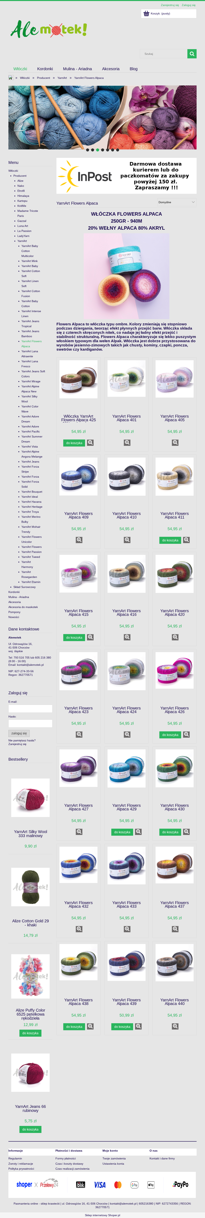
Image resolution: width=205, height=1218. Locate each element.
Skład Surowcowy (24, 587)
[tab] (87, 149)
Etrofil (21, 190)
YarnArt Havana (31, 501)
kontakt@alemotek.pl (30, 664)
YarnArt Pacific (30, 431)
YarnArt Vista (29, 446)
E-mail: (12, 701)
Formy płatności (65, 1158)
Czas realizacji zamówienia (72, 1168)
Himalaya (23, 195)
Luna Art (22, 225)
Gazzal (21, 220)
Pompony (14, 612)
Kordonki (14, 592)
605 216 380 (43, 657)
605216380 (146, 1203)
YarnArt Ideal (29, 496)
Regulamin (15, 1158)
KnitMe (21, 205)
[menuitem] (20, 68)
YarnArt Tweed (30, 556)
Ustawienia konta (113, 1163)
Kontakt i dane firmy (162, 1158)
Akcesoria (14, 602)
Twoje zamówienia (114, 1158)
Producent (19, 175)
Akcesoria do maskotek (23, 607)
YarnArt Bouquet (31, 491)
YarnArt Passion (31, 551)
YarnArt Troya (30, 511)
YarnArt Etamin (30, 582)
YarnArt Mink (29, 261)
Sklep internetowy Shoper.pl (102, 1215)
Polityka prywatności (21, 1168)
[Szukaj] (192, 53)
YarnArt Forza (30, 476)
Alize (20, 180)
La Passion (24, 230)
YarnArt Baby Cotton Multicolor (29, 251)
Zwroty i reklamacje (20, 1163)
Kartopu (22, 200)
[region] (102, 117)
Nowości (13, 617)
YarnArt (22, 241)
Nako (20, 185)
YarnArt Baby (29, 266)
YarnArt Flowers (31, 546)
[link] (102, 117)
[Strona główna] (48, 28)
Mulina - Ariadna (18, 597)
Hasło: (12, 716)
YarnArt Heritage (31, 506)
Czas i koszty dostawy (69, 1163)
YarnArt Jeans (30, 461)
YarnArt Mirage (30, 381)
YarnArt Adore (30, 426)
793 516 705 (22, 657)
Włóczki (13, 170)
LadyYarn (23, 236)
